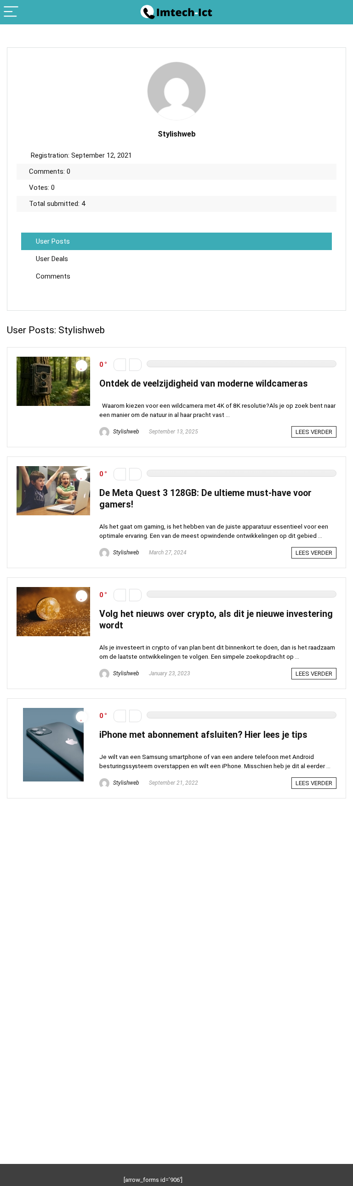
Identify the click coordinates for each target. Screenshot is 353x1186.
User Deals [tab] (52, 259)
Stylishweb (125, 431)
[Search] (339, 12)
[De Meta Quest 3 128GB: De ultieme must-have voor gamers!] (53, 470)
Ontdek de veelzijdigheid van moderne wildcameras (203, 383)
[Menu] (11, 12)
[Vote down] (120, 365)
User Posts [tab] (53, 241)
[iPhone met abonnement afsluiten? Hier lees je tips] (53, 712)
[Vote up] (135, 365)
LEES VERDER (314, 431)
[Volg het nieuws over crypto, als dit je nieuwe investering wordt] (53, 591)
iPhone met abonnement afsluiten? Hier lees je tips (203, 735)
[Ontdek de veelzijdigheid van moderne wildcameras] (53, 361)
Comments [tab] (53, 276)
